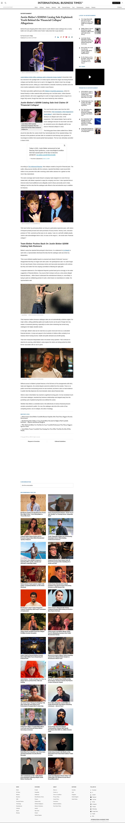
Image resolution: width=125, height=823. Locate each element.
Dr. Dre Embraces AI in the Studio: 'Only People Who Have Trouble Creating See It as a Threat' (87, 60)
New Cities (37, 810)
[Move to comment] (72, 37)
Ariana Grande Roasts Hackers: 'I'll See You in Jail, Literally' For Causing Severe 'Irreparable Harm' (60, 514)
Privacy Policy (56, 796)
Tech (73, 7)
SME (59, 7)
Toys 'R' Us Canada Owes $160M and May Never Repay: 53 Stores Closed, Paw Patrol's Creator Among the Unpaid (60, 680)
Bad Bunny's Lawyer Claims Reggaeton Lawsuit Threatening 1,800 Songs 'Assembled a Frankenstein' (33, 609)
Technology (18, 803)
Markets (48, 7)
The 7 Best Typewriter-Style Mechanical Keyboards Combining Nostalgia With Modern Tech (86, 112)
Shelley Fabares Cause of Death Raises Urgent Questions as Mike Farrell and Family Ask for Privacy (87, 31)
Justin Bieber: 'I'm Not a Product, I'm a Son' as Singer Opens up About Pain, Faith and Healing (33, 680)
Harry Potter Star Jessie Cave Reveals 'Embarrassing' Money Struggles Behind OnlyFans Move (87, 50)
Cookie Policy (56, 799)
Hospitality (37, 792)
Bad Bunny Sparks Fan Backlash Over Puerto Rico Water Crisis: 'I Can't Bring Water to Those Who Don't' (33, 514)
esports (36, 808)
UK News (42, 7)
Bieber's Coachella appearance (54, 91)
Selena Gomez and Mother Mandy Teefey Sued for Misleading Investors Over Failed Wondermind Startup (59, 633)
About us (55, 790)
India (73, 792)
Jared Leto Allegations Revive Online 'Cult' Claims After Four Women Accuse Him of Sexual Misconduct (59, 777)
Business (54, 7)
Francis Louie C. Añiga (27, 35)
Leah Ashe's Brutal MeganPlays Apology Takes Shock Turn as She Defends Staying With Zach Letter (87, 41)
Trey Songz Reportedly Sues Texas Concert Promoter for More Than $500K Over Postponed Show (87, 21)
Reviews (93, 7)
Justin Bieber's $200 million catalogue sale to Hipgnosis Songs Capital (41, 77)
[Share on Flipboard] (63, 37)
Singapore (74, 794)
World (36, 7)
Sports (17, 810)
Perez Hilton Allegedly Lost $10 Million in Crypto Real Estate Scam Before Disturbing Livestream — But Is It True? (60, 704)
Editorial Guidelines (60, 441)
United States (74, 799)
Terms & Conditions (57, 794)
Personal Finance (66, 7)
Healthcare (37, 794)
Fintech (36, 812)
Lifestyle (87, 7)
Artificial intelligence (39, 803)
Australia (73, 790)
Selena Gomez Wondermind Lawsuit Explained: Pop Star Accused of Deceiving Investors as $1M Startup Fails (59, 585)
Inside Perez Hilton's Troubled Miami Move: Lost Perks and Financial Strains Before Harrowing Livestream (32, 728)
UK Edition (119, 7)
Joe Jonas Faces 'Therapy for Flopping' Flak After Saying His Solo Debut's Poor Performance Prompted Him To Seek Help (33, 704)
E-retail (36, 790)
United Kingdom (75, 796)
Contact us (55, 792)
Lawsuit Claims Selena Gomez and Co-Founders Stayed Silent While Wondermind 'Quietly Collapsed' (32, 538)
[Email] (69, 37)
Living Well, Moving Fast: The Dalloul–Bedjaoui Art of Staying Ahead (87, 130)
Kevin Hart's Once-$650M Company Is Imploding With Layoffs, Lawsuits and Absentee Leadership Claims (31, 562)
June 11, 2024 (46, 158)
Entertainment (80, 7)
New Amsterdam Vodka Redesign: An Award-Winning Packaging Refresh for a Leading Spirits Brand (87, 121)
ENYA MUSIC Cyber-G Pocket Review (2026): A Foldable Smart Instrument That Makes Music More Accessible (87, 94)
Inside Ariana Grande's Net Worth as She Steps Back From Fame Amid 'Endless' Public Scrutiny (60, 753)
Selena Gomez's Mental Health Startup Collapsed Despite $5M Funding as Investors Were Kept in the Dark (60, 609)
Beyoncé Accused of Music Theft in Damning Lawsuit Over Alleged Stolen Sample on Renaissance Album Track (60, 657)
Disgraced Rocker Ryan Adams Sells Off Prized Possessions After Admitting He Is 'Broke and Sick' (59, 562)
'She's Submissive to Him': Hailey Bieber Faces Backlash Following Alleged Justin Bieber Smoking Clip (32, 777)
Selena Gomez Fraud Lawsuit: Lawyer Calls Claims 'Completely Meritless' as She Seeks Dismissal (32, 585)
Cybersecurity (38, 801)
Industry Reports (38, 815)
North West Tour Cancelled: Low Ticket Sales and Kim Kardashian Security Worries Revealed (33, 753)
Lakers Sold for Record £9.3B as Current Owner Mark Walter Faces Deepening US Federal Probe (32, 657)
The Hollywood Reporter (35, 166)
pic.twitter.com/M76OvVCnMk (45, 155)
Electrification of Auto (39, 796)
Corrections (55, 801)
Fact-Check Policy (57, 806)
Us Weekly (66, 250)
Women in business (39, 806)
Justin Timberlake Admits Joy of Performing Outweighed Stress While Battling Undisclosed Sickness (60, 538)
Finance (36, 799)
